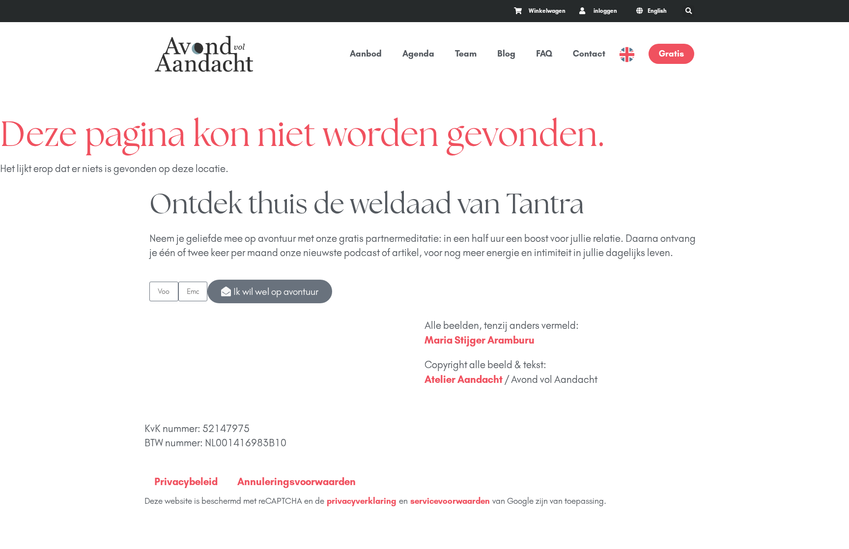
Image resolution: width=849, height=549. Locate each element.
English (627, 54)
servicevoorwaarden (450, 501)
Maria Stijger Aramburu (479, 340)
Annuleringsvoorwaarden (296, 481)
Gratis (671, 53)
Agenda (418, 53)
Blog (506, 53)
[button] (688, 11)
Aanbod (366, 53)
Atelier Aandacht (463, 379)
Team (466, 53)
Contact (589, 53)
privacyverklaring (361, 501)
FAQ (544, 53)
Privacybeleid (186, 481)
